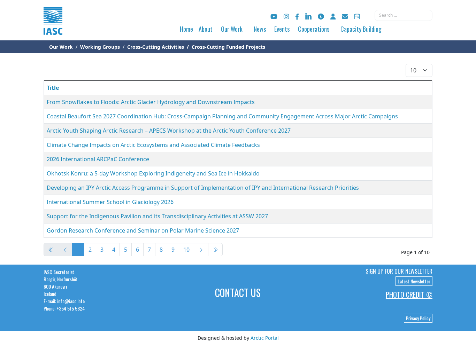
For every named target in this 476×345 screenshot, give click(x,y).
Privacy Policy (418, 318)
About (206, 28)
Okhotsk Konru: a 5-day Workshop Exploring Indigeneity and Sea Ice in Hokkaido (153, 173)
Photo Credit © (409, 294)
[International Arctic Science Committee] (53, 28)
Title (53, 88)
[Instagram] (286, 16)
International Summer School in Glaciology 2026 (110, 202)
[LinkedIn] (308, 16)
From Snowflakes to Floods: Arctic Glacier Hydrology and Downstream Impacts (151, 102)
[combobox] (403, 15)
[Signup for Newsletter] (321, 16)
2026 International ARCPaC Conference (98, 159)
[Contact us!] (345, 16)
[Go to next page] (201, 249)
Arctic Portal (265, 338)
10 (186, 249)
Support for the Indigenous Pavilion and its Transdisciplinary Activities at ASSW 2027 (157, 216)
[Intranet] (333, 16)
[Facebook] (297, 16)
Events (282, 28)
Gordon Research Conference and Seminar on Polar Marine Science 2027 (143, 230)
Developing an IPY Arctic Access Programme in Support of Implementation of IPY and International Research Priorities (203, 187)
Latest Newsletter (414, 281)
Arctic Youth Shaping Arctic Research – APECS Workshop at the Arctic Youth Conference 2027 (169, 130)
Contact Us (238, 292)
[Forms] (357, 16)
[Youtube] (273, 16)
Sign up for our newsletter (399, 271)
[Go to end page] (215, 249)
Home (186, 28)
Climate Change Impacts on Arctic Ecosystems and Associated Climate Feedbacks (153, 145)
